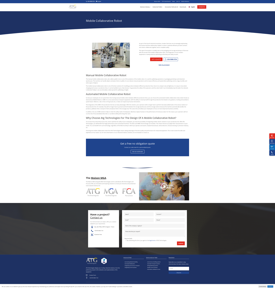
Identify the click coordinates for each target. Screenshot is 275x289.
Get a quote (156, 59)
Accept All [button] (270, 286)
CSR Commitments (166, 1)
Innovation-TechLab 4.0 (171, 7)
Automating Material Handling (131, 262)
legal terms (152, 240)
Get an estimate (137, 152)
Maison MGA (157, 1)
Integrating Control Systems (131, 267)
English (193, 7)
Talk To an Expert (164, 65)
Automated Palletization (130, 263)
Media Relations (185, 1)
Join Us (178, 1)
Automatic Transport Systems (153, 263)
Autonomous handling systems (154, 262)
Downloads (183, 7)
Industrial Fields (157, 7)
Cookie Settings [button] (262, 286)
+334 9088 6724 (172, 59)
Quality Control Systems (152, 267)
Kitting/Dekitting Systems (152, 265)
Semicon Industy (145, 7)
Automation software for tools (153, 269)
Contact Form (92, 275)
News (173, 1)
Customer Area (98, 234)
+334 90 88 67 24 (98, 230)
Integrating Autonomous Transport (132, 265)
